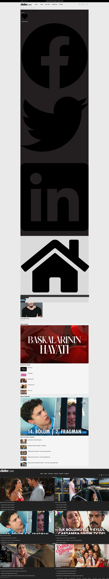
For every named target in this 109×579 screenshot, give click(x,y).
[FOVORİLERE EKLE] (24, 14)
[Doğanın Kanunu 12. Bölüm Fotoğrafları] (27, 489)
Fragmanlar (54, 4)
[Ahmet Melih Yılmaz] (31, 310)
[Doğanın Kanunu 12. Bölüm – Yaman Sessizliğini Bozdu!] (23, 458)
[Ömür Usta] (23, 392)
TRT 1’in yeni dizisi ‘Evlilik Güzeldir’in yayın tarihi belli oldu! (66, 571)
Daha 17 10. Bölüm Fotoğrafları (61, 509)
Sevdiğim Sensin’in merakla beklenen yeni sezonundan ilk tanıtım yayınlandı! (69, 575)
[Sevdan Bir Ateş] (23, 386)
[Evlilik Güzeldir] (23, 380)
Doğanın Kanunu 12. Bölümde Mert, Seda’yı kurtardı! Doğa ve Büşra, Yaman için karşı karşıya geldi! (18, 575)
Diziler (36, 4)
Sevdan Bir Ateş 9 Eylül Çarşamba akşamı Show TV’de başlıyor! (12, 568)
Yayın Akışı (47, 4)
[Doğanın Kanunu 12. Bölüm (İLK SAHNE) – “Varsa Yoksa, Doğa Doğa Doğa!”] (23, 464)
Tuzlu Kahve (30, 373)
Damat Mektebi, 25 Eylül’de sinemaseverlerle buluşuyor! (66, 573)
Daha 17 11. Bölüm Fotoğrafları (61, 507)
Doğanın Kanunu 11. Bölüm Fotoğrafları (7, 504)
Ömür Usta (30, 390)
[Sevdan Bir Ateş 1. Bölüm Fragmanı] (23, 441)
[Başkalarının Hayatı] (54, 344)
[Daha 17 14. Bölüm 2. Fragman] (54, 416)
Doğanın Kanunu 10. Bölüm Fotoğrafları (8, 507)
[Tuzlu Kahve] (23, 375)
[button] (54, 56)
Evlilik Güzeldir (31, 379)
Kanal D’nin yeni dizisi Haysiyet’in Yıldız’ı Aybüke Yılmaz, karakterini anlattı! (14, 571)
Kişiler (41, 4)
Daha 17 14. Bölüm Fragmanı (61, 542)
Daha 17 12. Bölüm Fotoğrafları (61, 504)
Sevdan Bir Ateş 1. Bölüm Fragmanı (35, 439)
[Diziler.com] (26, 4)
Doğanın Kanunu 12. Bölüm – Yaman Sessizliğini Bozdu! (39, 457)
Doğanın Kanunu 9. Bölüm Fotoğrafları (7, 509)
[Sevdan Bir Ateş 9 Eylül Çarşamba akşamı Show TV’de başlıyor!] (27, 555)
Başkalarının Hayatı (25, 365)
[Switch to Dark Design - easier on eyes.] (79, 4)
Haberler (61, 4)
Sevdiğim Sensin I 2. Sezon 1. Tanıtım (7, 542)
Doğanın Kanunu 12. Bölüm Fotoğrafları (7, 502)
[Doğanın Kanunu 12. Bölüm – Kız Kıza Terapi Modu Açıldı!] (23, 453)
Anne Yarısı (30, 367)
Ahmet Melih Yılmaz (29, 11)
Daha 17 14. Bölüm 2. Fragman (27, 437)
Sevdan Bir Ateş (31, 384)
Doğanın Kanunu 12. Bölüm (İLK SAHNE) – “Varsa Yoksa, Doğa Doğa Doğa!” (43, 462)
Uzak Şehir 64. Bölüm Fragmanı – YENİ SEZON (37, 445)
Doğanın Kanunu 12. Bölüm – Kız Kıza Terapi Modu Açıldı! (39, 451)
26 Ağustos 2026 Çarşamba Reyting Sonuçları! (9, 573)
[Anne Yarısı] (23, 369)
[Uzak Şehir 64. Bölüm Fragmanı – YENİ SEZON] (23, 447)
